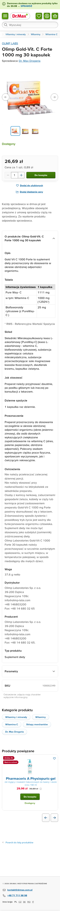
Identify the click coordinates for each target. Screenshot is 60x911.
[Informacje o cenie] (40, 788)
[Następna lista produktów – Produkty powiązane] (54, 818)
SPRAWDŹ (26, 6)
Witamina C (11, 724)
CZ (20, 902)
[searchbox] (30, 25)
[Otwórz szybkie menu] (5, 16)
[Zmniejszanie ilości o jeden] (8, 175)
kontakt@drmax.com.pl (19, 889)
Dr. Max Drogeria (29, 60)
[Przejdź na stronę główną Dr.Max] (20, 15)
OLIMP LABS (10, 43)
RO (29, 902)
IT (33, 902)
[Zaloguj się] (47, 16)
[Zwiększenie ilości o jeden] (21, 175)
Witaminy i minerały (16, 717)
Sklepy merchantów (37, 724)
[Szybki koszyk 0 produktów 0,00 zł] (55, 16)
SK (24, 902)
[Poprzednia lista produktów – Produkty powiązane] (45, 818)
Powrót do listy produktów (19, 842)
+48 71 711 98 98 (17, 895)
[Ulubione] (39, 16)
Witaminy (40, 717)
